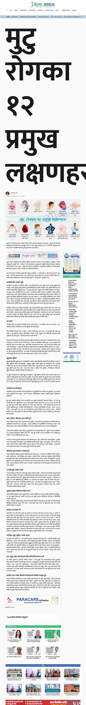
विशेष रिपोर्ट (23, 10)
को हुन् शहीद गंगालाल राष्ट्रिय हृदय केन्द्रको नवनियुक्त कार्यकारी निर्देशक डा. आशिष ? (73, 314)
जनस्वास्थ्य (40, 10)
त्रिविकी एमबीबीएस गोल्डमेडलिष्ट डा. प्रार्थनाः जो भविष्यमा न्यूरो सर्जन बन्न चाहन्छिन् (73, 326)
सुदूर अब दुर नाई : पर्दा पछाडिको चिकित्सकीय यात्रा (73, 336)
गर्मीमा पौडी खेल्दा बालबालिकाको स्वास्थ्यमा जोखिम (52, 657)
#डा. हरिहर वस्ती (14, 17)
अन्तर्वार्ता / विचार (49, 10)
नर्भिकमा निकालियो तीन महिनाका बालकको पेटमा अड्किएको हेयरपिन (52, 694)
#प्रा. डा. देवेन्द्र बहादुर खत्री (56, 17)
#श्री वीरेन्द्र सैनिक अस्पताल (43, 17)
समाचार (16, 10)
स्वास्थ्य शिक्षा (32, 10)
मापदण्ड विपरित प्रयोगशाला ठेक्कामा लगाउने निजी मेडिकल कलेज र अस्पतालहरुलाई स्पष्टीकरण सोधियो (73, 286)
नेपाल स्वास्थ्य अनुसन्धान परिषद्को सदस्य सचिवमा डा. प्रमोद (14, 694)
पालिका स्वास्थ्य (66, 10)
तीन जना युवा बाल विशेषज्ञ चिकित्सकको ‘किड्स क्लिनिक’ (73, 304)
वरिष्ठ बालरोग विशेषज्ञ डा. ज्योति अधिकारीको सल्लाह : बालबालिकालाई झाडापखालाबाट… (14, 642)
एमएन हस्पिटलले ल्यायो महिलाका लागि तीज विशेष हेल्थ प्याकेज (72, 296)
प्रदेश (57, 10)
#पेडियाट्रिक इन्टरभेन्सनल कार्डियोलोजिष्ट (28, 17)
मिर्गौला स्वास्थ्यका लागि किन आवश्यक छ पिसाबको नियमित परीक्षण (33, 641)
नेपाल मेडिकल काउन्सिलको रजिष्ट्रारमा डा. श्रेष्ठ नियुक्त (33, 679)
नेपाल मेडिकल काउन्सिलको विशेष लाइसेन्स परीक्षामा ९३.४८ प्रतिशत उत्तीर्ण (73, 344)
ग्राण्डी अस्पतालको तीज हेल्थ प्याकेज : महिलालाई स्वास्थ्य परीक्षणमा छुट (14, 679)
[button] (7, 10)
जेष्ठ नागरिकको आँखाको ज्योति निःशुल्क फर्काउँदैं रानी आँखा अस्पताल (33, 694)
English (74, 10)
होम (11, 10)
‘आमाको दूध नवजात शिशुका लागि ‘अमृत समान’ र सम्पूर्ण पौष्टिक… (33, 657)
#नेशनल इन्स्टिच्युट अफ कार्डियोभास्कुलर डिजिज (73, 17)
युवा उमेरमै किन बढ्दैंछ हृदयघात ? (14, 657)
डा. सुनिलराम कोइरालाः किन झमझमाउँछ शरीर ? (52, 641)
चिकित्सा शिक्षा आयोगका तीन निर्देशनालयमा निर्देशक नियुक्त (52, 679)
